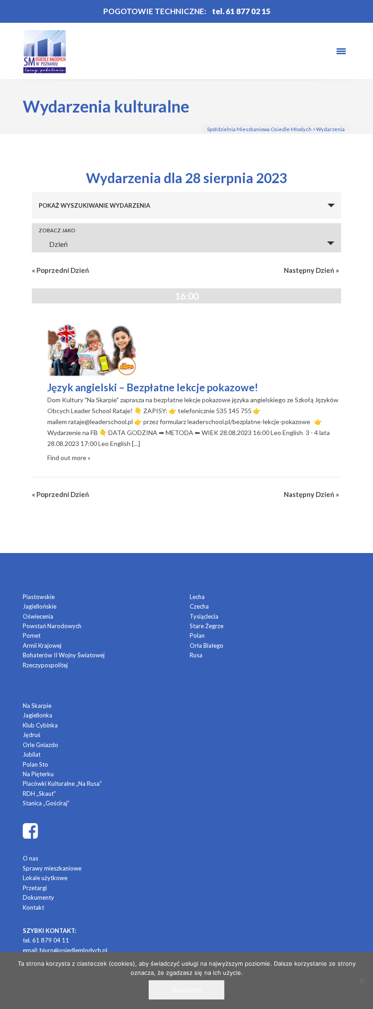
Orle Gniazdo (40, 744)
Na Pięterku (38, 774)
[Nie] (361, 980)
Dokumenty (38, 897)
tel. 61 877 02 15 (241, 11)
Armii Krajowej (42, 645)
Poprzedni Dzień (60, 270)
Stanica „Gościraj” (46, 803)
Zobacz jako (57, 230)
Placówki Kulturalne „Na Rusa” (62, 783)
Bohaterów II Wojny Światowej (64, 655)
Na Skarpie (37, 705)
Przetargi (35, 887)
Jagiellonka (37, 715)
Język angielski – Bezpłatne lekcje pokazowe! (152, 387)
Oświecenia (38, 616)
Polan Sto (35, 764)
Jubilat (31, 754)
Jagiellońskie (39, 606)
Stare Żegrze (206, 626)
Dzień (58, 244)
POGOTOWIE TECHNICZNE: (154, 11)
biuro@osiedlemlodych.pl (73, 950)
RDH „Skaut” (39, 793)
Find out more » (69, 457)
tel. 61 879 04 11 (46, 940)
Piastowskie (39, 596)
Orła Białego (206, 645)
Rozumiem (186, 990)
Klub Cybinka (40, 725)
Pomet (31, 635)
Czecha (199, 606)
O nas (30, 858)
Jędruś (31, 734)
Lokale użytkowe (45, 877)
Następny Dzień (311, 270)
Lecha (197, 596)
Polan (197, 635)
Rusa (196, 655)
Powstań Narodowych (52, 626)
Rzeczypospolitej (45, 665)
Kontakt (33, 907)
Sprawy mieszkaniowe (52, 868)
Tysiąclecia (204, 616)
